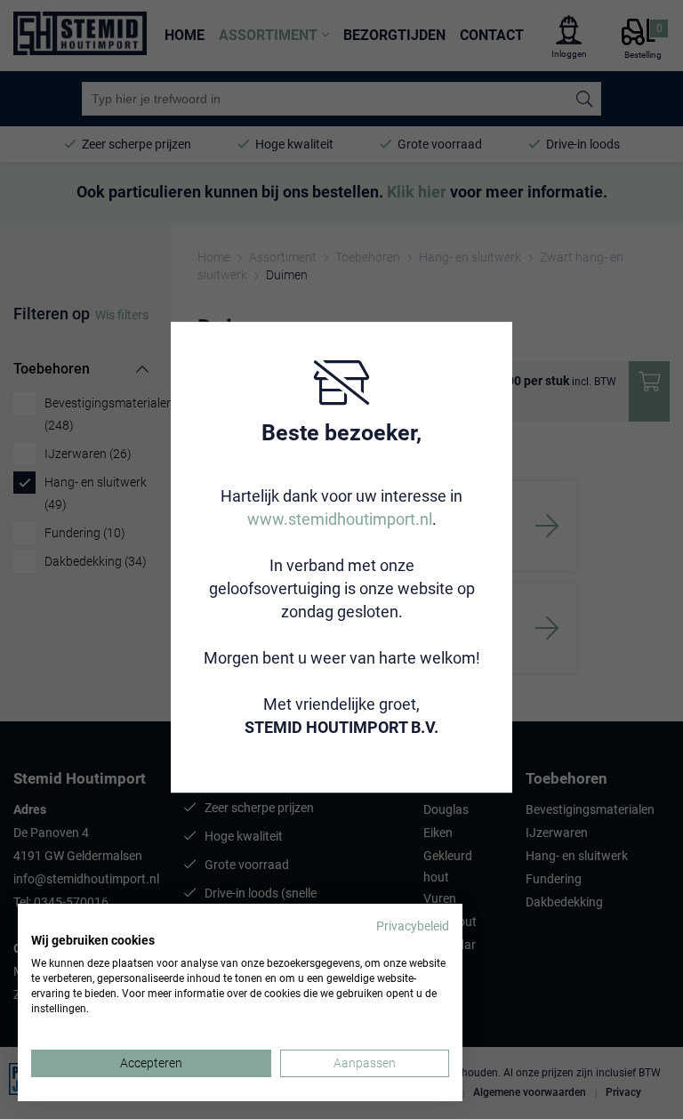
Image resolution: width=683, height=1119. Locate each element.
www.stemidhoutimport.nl (339, 519)
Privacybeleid (412, 926)
